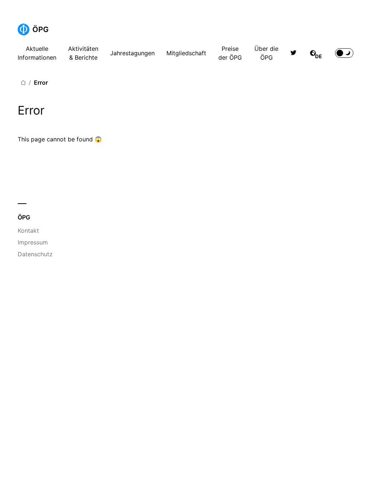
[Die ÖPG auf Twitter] (293, 53)
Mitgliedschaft (186, 53)
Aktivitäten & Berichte (83, 53)
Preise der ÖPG (230, 53)
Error (41, 82)
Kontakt (28, 230)
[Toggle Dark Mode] (344, 53)
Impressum (33, 242)
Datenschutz (35, 254)
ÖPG (40, 29)
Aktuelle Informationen (37, 53)
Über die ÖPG (266, 53)
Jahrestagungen (132, 53)
